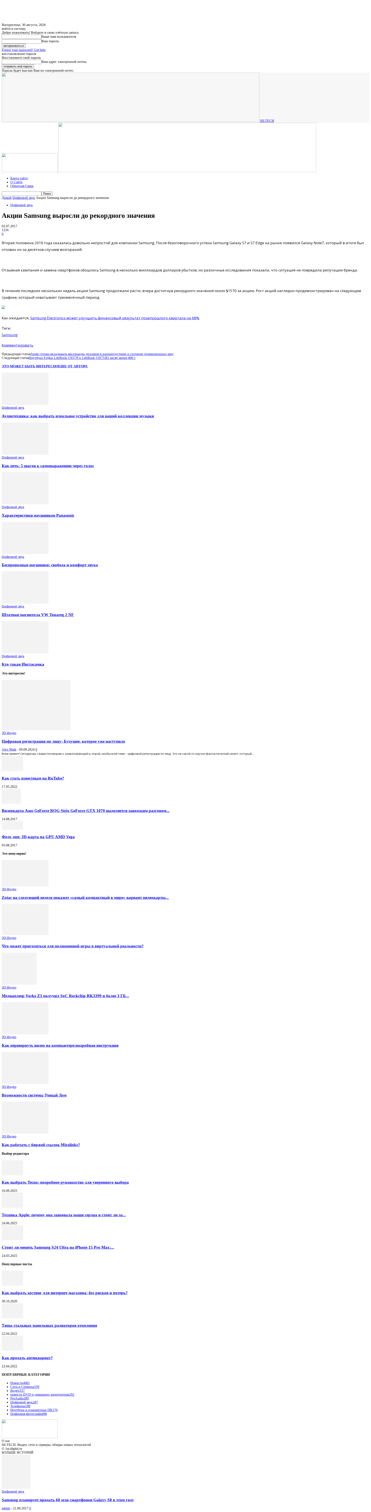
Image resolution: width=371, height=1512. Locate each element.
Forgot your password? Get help (24, 50)
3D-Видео (9, 733)
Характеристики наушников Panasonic (38, 515)
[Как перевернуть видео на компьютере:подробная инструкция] (25, 1033)
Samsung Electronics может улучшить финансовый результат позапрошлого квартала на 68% (114, 317)
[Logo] (30, 171)
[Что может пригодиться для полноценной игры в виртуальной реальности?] (25, 934)
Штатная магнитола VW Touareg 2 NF (38, 614)
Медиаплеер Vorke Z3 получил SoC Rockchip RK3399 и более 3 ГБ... (65, 996)
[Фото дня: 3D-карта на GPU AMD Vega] (12, 828)
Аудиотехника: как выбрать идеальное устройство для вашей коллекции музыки (78, 416)
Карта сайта (19, 178)
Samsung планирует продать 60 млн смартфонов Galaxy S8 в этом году (68, 1500)
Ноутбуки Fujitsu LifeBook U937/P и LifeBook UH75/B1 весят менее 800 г (82, 358)
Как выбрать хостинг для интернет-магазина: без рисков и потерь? (65, 1293)
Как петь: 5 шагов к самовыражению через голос (48, 466)
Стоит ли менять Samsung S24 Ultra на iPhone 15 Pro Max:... (58, 1247)
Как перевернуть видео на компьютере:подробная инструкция (60, 1045)
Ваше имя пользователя (58, 36)
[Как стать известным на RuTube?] (12, 770)
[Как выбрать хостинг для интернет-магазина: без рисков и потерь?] (12, 1284)
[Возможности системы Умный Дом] (25, 1083)
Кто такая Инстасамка (23, 664)
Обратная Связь (21, 186)
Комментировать (17, 345)
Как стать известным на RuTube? (33, 778)
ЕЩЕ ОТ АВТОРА (73, 366)
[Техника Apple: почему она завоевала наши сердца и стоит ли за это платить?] (12, 1206)
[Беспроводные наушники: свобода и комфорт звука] (25, 553)
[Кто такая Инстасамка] (25, 652)
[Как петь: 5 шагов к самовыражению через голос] (25, 453)
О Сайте (16, 182)
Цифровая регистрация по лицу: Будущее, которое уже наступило (63, 741)
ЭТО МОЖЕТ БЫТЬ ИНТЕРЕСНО (30, 366)
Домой (7, 198)
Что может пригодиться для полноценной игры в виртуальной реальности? (73, 946)
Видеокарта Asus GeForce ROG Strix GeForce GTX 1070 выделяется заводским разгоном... (86, 810)
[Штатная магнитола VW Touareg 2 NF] (25, 602)
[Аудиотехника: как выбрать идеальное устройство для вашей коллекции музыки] (25, 404)
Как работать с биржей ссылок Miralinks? (41, 1144)
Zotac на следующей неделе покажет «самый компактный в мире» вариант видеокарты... (85, 897)
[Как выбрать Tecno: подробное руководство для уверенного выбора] (12, 1174)
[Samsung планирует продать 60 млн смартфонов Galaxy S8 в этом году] (16, 1487)
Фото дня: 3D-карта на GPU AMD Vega (38, 837)
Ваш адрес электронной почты (64, 62)
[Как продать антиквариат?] (12, 1349)
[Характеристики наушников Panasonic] (25, 503)
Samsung (10, 334)
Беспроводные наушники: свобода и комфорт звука (50, 565)
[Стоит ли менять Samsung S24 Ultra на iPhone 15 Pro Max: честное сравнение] (12, 1239)
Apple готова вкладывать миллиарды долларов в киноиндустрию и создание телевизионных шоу (101, 354)
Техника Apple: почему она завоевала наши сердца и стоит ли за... (64, 1215)
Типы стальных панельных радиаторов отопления (49, 1325)
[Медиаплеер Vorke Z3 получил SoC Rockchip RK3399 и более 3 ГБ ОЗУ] (19, 983)
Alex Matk (9, 749)
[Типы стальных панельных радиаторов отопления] (12, 1317)
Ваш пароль (50, 41)
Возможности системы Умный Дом (34, 1095)
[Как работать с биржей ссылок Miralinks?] (25, 1132)
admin (6, 1508)
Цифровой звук (23, 198)
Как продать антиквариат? (27, 1358)
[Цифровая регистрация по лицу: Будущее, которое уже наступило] (36, 729)
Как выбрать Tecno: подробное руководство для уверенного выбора (65, 1182)
